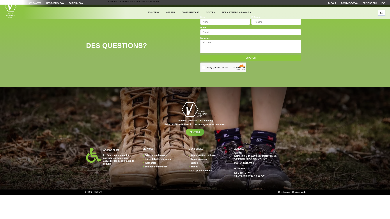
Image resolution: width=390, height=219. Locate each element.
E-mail (203, 27)
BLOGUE (332, 3)
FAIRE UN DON (76, 3)
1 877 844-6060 (34, 3)
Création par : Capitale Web (291, 192)
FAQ (383, 3)
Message (205, 38)
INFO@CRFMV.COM (55, 3)
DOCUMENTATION (349, 3)
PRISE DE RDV (370, 3)
